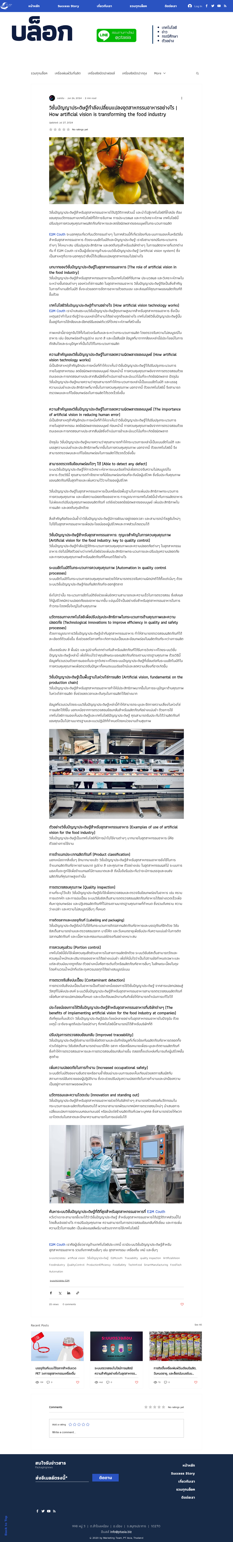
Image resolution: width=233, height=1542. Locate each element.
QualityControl (75, 1265)
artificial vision (76, 1258)
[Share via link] (77, 1293)
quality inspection (150, 1258)
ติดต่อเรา (188, 1497)
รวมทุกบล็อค (39, 73)
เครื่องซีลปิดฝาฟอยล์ (101, 73)
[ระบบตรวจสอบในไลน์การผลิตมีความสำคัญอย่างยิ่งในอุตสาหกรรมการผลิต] (116, 1346)
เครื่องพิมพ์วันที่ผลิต (68, 73)
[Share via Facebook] (51, 1293)
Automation (56, 1271)
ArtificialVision (171, 1258)
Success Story (183, 1473)
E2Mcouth (117, 1258)
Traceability (131, 1258)
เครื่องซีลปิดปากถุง (134, 73)
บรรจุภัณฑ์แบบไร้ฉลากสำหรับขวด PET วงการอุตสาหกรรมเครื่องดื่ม (55, 1370)
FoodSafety (119, 1265)
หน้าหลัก (189, 1465)
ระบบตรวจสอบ (57, 1258)
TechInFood (135, 1265)
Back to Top (6, 1526)
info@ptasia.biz (121, 1532)
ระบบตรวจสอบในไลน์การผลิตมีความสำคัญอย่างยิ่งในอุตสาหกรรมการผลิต (116, 1370)
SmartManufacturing (156, 1265)
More (157, 73)
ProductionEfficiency (99, 1265)
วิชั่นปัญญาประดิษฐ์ (97, 1258)
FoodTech (175, 1265)
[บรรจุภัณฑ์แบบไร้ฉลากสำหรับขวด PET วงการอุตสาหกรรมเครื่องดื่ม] (57, 1346)
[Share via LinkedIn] (68, 1293)
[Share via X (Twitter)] (60, 1293)
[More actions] (181, 98)
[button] (197, 73)
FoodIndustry (57, 1265)
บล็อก (41, 30)
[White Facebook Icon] (37, 1511)
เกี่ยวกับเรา (186, 1481)
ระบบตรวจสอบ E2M (60, 1280)
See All (198, 1325)
